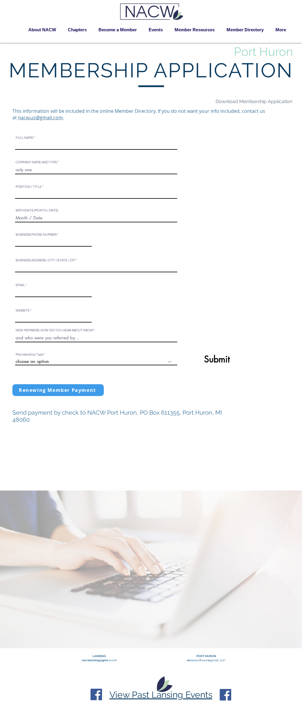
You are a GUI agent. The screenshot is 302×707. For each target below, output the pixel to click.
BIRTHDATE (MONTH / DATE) (37, 210)
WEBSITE (23, 310)
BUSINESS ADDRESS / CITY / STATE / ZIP (45, 260)
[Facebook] (96, 694)
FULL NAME (24, 137)
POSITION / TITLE (29, 186)
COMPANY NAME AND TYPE (36, 162)
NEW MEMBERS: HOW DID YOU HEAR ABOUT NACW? (55, 330)
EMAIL (20, 285)
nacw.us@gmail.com (40, 117)
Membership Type (30, 354)
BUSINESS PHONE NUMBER (36, 234)
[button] (77, 30)
